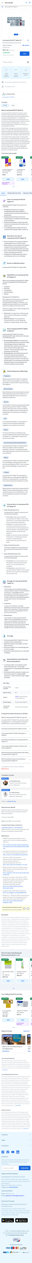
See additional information (16, 1235)
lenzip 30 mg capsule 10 (14, 1123)
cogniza (15, 1060)
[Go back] (2, 2)
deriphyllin (27, 1068)
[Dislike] (28, 908)
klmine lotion (11, 1066)
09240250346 (18, 827)
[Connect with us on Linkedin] (17, 1152)
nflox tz (5, 1066)
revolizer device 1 (16, 1089)
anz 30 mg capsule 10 (7, 1112)
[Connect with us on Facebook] (7, 1152)
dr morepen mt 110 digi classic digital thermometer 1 (15, 1076)
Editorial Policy (12, 801)
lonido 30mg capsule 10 (13, 1125)
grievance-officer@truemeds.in (15, 1195)
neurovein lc (5, 1068)
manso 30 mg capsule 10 (14, 1126)
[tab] (16, 1134)
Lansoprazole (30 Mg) (8, 97)
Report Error (5, 769)
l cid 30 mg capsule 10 (9, 1116)
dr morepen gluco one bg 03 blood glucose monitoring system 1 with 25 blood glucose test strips (14, 1083)
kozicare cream (13, 1068)
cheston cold (22, 1060)
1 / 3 (16, 34)
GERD (16, 696)
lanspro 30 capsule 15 (17, 1121)
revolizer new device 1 (8, 1105)
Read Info (26, 45)
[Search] (26, 3)
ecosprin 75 (14, 1062)
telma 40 (3, 1060)
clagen (18, 1066)
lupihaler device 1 (6, 1087)
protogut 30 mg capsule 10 (15, 1128)
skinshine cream (6, 1062)
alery (28, 1066)
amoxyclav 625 (22, 1062)
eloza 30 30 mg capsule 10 (20, 1112)
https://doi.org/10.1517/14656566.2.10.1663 (15, 864)
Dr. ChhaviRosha (14, 792)
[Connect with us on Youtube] (12, 1152)
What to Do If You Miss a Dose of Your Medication (12, 1048)
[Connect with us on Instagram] (2, 1152)
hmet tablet (9, 1064)
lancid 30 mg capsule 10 (17, 1117)
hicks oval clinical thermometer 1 (21, 1085)
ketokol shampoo (18, 1064)
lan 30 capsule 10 (20, 1116)
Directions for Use (14, 193)
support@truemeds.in (7, 827)
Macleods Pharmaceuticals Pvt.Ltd (12, 42)
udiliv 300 (9, 1060)
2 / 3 (19, 34)
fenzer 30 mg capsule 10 (8, 1114)
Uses (3, 193)
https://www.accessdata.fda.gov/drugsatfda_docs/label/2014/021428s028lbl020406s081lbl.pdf (16, 846)
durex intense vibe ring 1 (13, 1103)
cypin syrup (24, 1066)
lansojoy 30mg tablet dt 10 (17, 1119)
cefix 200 (20, 1068)
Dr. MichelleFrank (14, 781)
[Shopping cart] (29, 3)
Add (24, 53)
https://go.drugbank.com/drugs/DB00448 (14, 892)
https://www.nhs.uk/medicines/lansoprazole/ (15, 854)
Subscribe (24, 1168)
